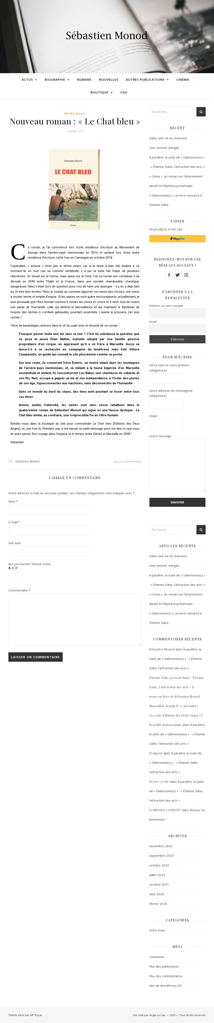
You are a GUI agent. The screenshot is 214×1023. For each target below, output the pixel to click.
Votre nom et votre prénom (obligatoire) (169, 367)
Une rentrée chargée (164, 148)
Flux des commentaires (166, 976)
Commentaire (19, 590)
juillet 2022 (157, 875)
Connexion (156, 957)
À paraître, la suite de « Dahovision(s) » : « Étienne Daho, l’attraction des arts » (175, 658)
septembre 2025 (161, 855)
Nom (13, 501)
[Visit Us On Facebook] (169, 275)
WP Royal (36, 1015)
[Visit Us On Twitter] (177, 275)
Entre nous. (75, 113)
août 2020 (156, 894)
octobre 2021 (159, 884)
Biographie (55, 79)
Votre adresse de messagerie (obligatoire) (171, 393)
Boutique (99, 92)
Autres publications (145, 79)
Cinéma (182, 79)
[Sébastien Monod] (107, 36)
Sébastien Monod (27, 461)
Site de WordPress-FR (165, 985)
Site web (14, 543)
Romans (84, 79)
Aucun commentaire (127, 461)
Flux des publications (164, 966)
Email (153, 322)
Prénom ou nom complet (166, 306)
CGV (123, 92)
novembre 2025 (160, 846)
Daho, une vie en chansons (168, 138)
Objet (153, 416)
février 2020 (158, 904)
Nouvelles (108, 79)
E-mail (14, 522)
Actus (27, 79)
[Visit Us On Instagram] (186, 275)
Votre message (160, 436)
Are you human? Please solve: (29, 564)
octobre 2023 (159, 865)
